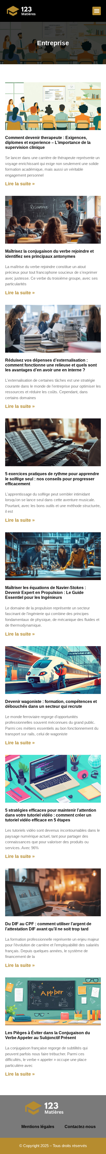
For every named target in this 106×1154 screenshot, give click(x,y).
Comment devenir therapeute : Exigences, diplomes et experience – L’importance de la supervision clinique (48, 142)
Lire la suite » (20, 183)
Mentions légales (37, 1126)
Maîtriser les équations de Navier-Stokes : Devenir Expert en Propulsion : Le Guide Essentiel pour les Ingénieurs (45, 592)
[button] (96, 11)
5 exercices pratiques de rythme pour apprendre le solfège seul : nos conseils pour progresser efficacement (52, 479)
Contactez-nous (80, 1126)
